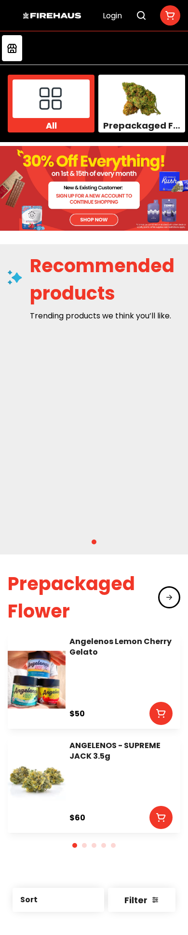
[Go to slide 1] (94, 542)
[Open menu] (13, 14)
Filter (136, 900)
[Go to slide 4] (103, 845)
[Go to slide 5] (113, 845)
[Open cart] (168, 15)
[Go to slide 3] (94, 845)
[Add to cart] (161, 713)
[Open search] (141, 15)
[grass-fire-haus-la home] (52, 15)
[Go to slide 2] (84, 845)
